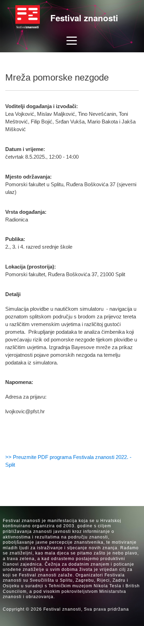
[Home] (27, 17)
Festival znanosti (84, 18)
